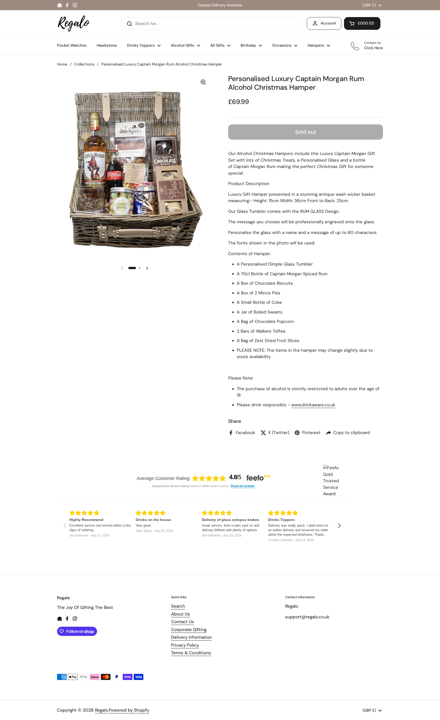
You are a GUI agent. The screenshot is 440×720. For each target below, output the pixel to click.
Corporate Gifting (189, 629)
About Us (180, 614)
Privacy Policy (185, 645)
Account (328, 23)
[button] (362, 23)
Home (62, 64)
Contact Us (182, 621)
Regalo (101, 710)
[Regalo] (74, 23)
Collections (84, 64)
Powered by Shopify (129, 710)
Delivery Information (191, 637)
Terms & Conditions (191, 653)
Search (178, 606)
